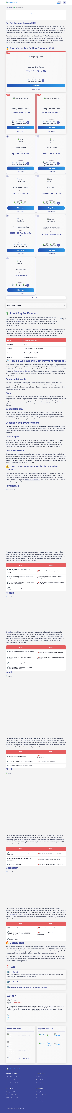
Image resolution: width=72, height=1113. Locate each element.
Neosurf (8, 632)
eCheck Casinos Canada (32, 480)
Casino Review (36, 89)
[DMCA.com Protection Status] (14, 1068)
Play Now (36, 85)
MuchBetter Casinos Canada (19, 914)
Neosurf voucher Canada (22, 371)
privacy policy (56, 1104)
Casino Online (9, 7)
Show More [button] (35, 298)
